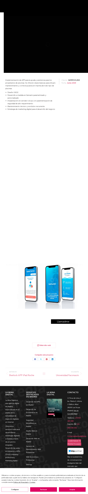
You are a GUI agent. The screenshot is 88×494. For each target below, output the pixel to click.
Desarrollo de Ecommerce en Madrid (32, 412)
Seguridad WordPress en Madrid (31, 423)
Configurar (15, 489)
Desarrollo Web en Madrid (33, 440)
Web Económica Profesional (32, 458)
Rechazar (43, 489)
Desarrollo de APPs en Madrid (33, 403)
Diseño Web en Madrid (31, 432)
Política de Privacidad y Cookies (24, 482)
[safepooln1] (44, 225)
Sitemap (29, 465)
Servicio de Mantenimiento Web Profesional (33, 449)
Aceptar (72, 489)
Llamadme (63, 321)
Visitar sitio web (45, 345)
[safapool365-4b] (44, 153)
